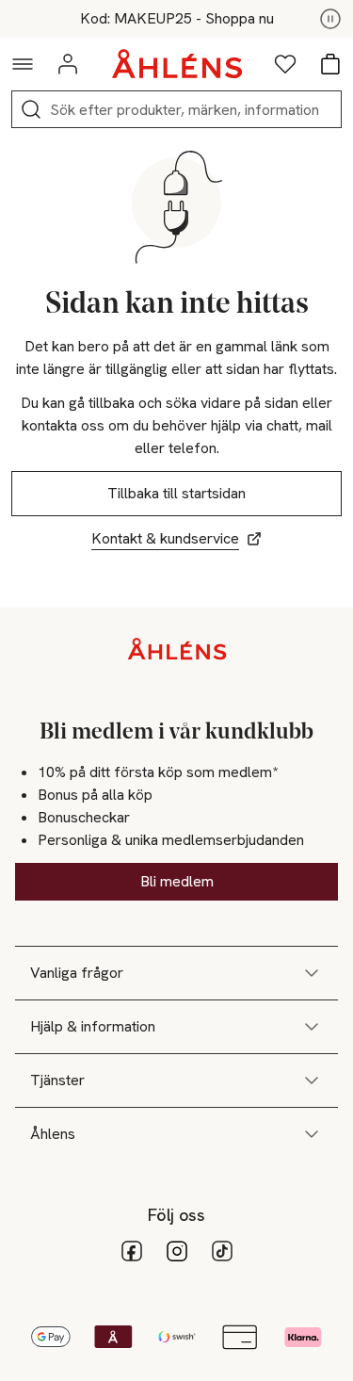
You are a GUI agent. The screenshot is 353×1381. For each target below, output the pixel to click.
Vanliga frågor (76, 973)
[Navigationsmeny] (22, 64)
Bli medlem (177, 881)
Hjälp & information (92, 1026)
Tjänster (57, 1080)
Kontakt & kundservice (165, 538)
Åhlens (52, 1134)
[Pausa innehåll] (330, 19)
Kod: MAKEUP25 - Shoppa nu (177, 18)
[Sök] (31, 109)
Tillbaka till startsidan (176, 493)
